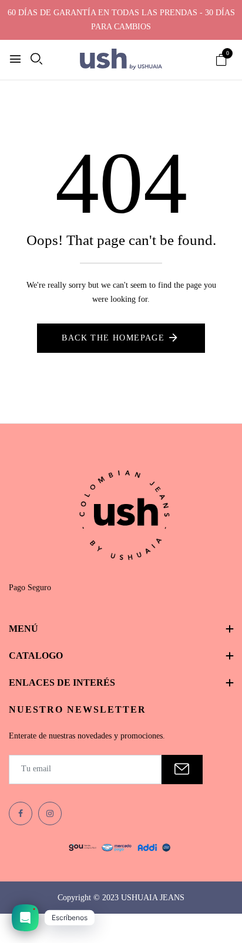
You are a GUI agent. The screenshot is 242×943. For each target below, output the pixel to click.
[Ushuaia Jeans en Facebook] (20, 813)
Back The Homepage (113, 337)
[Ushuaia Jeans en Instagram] (50, 813)
